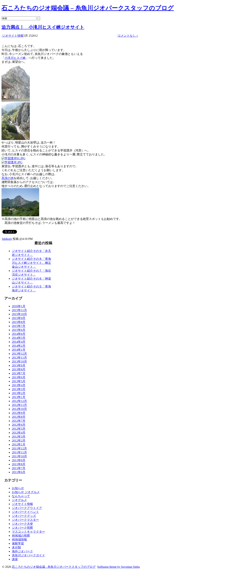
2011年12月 (19, 448)
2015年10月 (19, 314)
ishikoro (7, 238)
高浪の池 (8, 178)
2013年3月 (18, 389)
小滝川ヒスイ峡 (15, 57)
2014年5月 (18, 337)
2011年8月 (18, 464)
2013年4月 (18, 385)
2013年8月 (18, 369)
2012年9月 (18, 412)
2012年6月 (18, 424)
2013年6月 (18, 377)
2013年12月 (19, 353)
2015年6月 (18, 329)
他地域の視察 (21, 535)
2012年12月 (19, 401)
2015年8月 (18, 322)
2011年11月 (19, 452)
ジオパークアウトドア (27, 507)
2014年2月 (18, 345)
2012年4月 (18, 432)
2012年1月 (18, 444)
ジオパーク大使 (22, 523)
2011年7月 (18, 468)
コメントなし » (128, 35)
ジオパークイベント (25, 511)
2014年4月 (18, 341)
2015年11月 (19, 310)
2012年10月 (19, 409)
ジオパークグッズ (24, 515)
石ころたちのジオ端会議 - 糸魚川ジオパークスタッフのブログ (54, 566)
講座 (15, 559)
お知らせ (18, 488)
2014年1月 (18, 349)
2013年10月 (19, 361)
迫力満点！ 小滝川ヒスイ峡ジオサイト (43, 27)
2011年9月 (18, 460)
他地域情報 (19, 539)
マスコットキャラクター (28, 531)
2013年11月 (19, 357)
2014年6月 (18, 333)
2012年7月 (18, 420)
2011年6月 (18, 472)
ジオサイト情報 (12, 35)
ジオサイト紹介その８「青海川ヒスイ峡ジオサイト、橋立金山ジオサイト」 (31, 262)
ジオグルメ (19, 500)
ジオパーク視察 (22, 527)
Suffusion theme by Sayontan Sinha (118, 566)
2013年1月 (18, 397)
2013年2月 (18, 393)
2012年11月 (19, 405)
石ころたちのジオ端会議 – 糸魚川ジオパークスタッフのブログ (88, 8)
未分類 (16, 547)
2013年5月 (18, 381)
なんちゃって (21, 496)
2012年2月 (18, 440)
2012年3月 (18, 436)
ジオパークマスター (25, 519)
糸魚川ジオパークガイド (28, 555)
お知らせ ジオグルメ (26, 492)
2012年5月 (18, 428)
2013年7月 (18, 373)
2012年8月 (18, 416)
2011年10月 (19, 456)
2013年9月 (18, 365)
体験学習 (18, 543)
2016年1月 (18, 306)
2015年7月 (18, 326)
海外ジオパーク (22, 551)
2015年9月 (18, 318)
